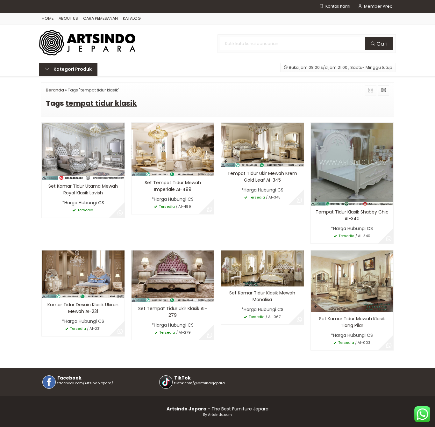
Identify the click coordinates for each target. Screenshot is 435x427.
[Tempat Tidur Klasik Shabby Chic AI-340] (352, 164)
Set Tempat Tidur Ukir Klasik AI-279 (172, 311)
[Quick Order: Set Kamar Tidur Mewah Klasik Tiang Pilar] (315, 306)
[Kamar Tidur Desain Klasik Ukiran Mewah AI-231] (83, 274)
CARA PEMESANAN (100, 18)
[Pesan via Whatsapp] (120, 213)
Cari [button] (381, 43)
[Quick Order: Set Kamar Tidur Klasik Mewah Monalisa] (226, 281)
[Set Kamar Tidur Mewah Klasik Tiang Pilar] (352, 281)
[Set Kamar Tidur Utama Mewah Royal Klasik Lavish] (83, 151)
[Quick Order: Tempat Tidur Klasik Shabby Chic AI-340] (315, 200)
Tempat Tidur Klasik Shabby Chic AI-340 (352, 215)
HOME (47, 18)
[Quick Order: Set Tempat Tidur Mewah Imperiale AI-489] (136, 170)
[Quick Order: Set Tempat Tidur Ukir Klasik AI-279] (136, 296)
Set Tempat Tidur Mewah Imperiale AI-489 (173, 185)
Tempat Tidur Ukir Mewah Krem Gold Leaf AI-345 (262, 176)
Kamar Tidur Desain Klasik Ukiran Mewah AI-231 (82, 308)
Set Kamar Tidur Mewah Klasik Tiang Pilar (352, 322)
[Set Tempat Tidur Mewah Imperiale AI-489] (173, 149)
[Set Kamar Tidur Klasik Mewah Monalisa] (262, 268)
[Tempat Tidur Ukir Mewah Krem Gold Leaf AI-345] (262, 144)
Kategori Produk (72, 69)
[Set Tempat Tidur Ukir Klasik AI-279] (173, 275)
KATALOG (132, 18)
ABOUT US (68, 18)
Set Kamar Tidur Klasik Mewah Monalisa (262, 296)
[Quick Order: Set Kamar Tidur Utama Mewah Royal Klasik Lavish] (46, 174)
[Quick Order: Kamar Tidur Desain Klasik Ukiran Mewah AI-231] (46, 292)
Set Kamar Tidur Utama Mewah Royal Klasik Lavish (83, 189)
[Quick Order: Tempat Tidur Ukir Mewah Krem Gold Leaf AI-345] (226, 161)
